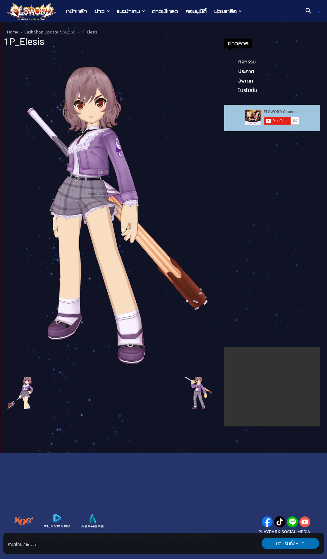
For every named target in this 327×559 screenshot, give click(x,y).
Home (12, 32)
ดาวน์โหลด (165, 11)
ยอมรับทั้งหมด (290, 543)
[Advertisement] (272, 386)
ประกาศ (246, 71)
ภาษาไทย (15, 544)
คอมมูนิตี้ (196, 11)
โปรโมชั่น (247, 90)
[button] (310, 11)
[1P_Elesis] (109, 213)
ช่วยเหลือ (225, 11)
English (32, 544)
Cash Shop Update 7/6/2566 (49, 32)
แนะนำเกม (128, 11)
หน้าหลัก (76, 11)
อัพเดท (245, 80)
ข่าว (100, 11)
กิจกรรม (247, 61)
